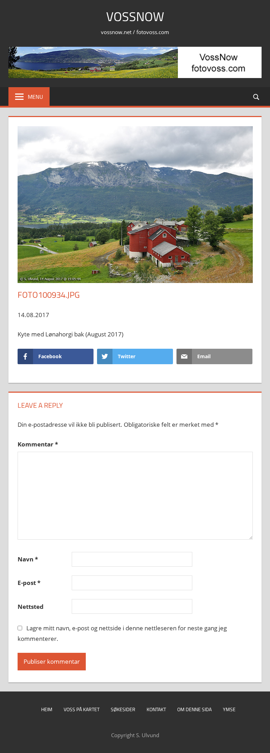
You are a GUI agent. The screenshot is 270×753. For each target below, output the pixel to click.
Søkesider (123, 709)
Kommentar (38, 444)
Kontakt (156, 709)
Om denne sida (194, 709)
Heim (46, 709)
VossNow (135, 16)
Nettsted (31, 607)
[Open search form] (257, 96)
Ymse (229, 709)
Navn (28, 559)
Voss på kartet (81, 709)
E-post (29, 583)
